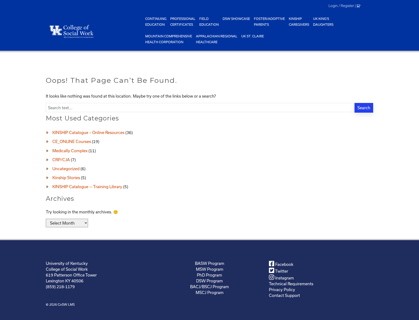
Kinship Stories (66, 177)
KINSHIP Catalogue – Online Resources (88, 132)
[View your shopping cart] (359, 6)
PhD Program (209, 275)
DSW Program (209, 280)
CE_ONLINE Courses (71, 141)
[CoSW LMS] (94, 31)
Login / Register (341, 6)
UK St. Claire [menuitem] (252, 36)
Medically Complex (70, 150)
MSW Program (209, 269)
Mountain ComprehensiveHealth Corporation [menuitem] (168, 39)
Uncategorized (66, 168)
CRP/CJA (61, 159)
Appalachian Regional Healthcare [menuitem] (216, 39)
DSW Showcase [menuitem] (236, 19)
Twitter (281, 271)
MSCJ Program (210, 292)
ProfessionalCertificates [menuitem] (182, 21)
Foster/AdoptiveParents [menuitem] (269, 21)
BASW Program (209, 263)
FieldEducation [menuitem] (209, 21)
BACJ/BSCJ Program (209, 286)
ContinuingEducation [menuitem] (155, 21)
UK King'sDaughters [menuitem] (323, 21)
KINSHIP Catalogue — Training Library (87, 186)
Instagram (284, 278)
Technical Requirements (291, 283)
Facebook (283, 264)
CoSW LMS (66, 304)
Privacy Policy (282, 289)
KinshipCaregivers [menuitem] (299, 21)
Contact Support (284, 295)
